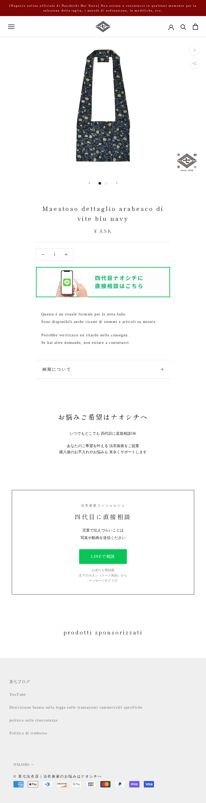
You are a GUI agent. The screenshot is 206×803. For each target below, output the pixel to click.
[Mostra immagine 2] (106, 183)
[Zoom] (194, 50)
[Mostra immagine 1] (99, 183)
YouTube (17, 695)
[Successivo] (116, 183)
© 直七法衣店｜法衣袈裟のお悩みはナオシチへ (57, 776)
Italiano (21, 765)
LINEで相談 (103, 556)
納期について (56, 369)
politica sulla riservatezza (33, 720)
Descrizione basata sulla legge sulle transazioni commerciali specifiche (75, 707)
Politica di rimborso (28, 733)
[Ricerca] (183, 26)
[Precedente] (89, 183)
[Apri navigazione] (11, 26)
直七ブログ (19, 682)
